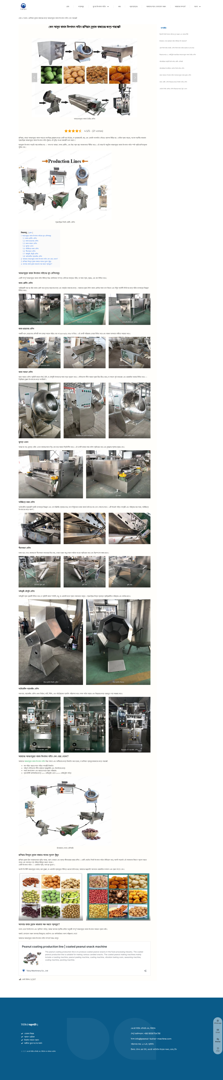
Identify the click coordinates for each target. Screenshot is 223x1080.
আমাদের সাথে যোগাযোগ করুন (156, 6)
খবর (119, 6)
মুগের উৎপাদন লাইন (99, 6)
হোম (67, 6)
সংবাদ (25, 18)
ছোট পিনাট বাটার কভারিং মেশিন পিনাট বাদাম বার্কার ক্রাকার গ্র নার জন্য (177, 48)
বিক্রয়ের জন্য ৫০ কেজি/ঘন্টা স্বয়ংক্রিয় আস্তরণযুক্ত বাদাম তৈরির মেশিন (178, 54)
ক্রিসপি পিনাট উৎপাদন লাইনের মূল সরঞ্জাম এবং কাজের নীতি (174, 34)
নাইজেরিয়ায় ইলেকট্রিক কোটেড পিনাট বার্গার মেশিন (172, 68)
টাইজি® (29, 1024)
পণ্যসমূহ (81, 6)
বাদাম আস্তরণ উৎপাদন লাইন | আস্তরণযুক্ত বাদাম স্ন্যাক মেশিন (175, 75)
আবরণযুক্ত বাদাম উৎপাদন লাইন (34, 761)
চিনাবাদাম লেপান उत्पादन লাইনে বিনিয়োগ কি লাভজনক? (173, 41)
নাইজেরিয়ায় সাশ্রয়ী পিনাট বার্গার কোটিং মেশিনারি (171, 61)
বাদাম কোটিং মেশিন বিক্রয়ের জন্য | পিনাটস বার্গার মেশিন (173, 82)
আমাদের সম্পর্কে (180, 6)
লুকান (30, 233)
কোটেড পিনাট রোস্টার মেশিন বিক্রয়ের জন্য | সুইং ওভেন (173, 89)
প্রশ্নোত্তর (133, 6)
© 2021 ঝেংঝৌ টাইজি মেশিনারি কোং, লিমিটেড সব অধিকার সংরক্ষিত (38, 1051)
